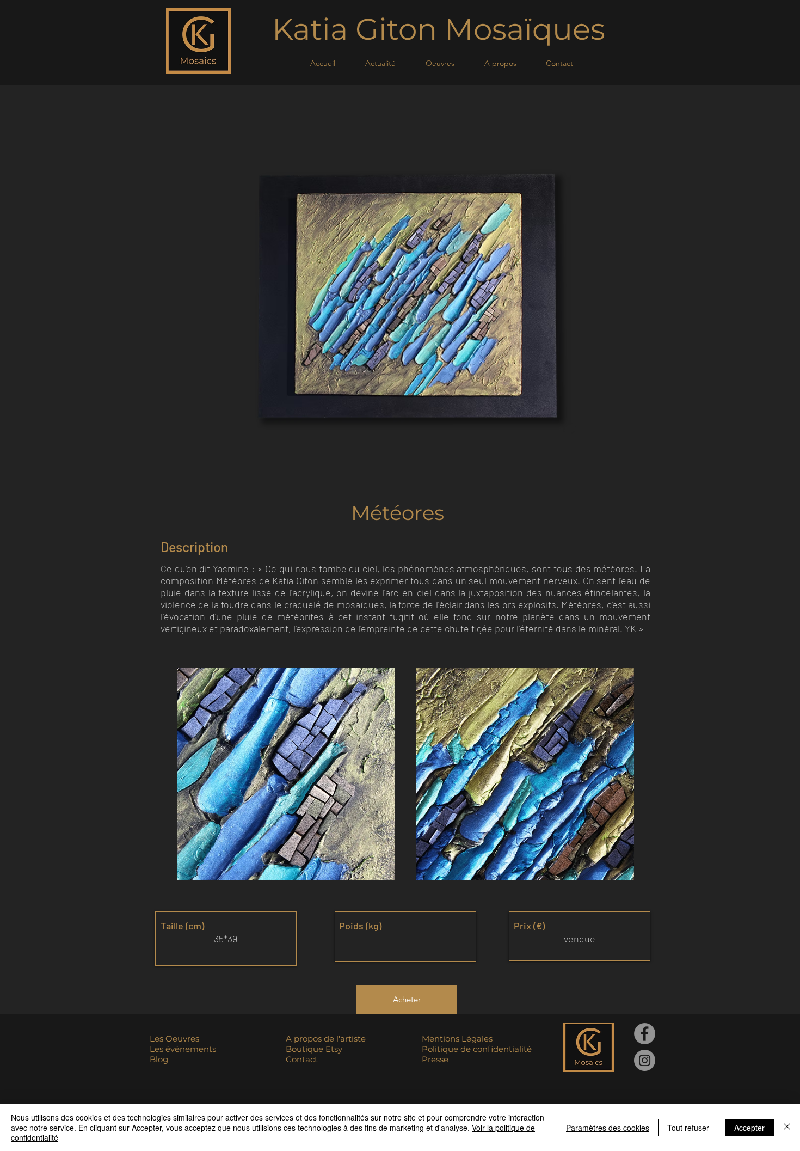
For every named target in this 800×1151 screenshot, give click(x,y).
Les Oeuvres (174, 1038)
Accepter (749, 1127)
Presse (435, 1059)
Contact (302, 1059)
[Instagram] (644, 1060)
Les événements (183, 1049)
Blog (159, 1059)
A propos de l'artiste (326, 1038)
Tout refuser (688, 1127)
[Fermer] (786, 1127)
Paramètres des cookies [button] (607, 1127)
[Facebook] (644, 1033)
